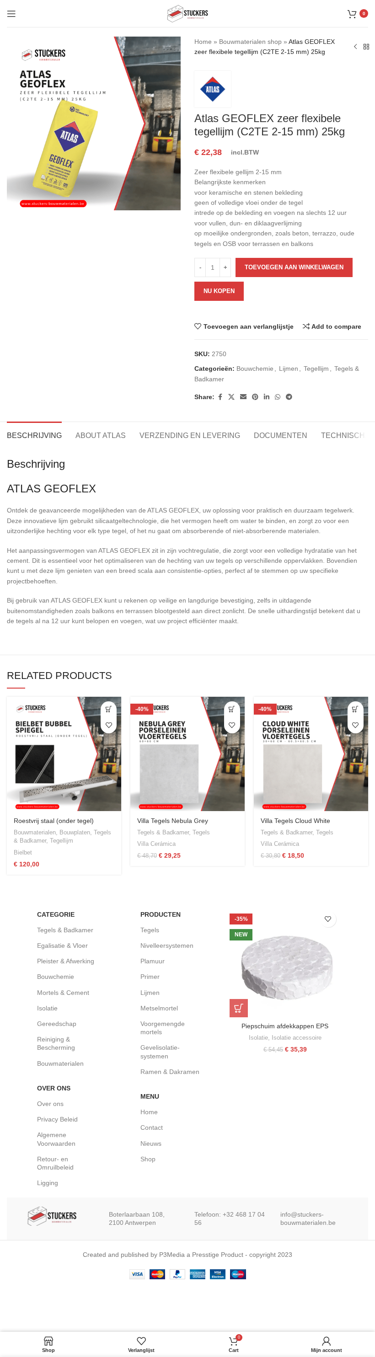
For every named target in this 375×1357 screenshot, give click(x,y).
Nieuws (150, 1143)
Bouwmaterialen (35, 832)
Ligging (47, 1182)
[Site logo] (187, 12)
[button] (232, 709)
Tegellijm (316, 368)
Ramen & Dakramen (169, 1071)
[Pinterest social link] (255, 397)
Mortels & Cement (63, 992)
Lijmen (288, 368)
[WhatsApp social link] (277, 397)
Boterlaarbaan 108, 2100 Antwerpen (137, 1218)
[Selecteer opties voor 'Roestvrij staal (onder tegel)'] (109, 709)
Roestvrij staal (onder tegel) (54, 820)
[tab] (34, 434)
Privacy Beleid (57, 1119)
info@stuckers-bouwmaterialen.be (308, 1218)
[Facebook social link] (219, 397)
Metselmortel (159, 1008)
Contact (151, 1127)
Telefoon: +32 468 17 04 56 (229, 1218)
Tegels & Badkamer (163, 832)
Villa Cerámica (156, 843)
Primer (150, 976)
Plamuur (152, 961)
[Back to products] (366, 46)
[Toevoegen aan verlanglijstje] (109, 725)
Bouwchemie (254, 368)
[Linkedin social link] (266, 397)
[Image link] (52, 1215)
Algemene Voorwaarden (56, 1139)
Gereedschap (56, 1023)
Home (203, 41)
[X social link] (231, 397)
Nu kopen (219, 291)
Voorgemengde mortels (162, 1028)
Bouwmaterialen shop (250, 41)
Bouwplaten (74, 832)
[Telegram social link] (289, 397)
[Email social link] (243, 397)
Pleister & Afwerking (65, 961)
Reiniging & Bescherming (56, 1043)
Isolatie (47, 1008)
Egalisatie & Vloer (62, 945)
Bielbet (23, 852)
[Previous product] (355, 46)
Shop (147, 1159)
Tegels (201, 832)
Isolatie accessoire (296, 1037)
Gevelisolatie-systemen (160, 1051)
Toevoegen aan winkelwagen (294, 267)
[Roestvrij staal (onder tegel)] (64, 754)
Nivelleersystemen (166, 945)
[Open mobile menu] (11, 14)
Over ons (50, 1103)
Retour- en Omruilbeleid (55, 1163)
